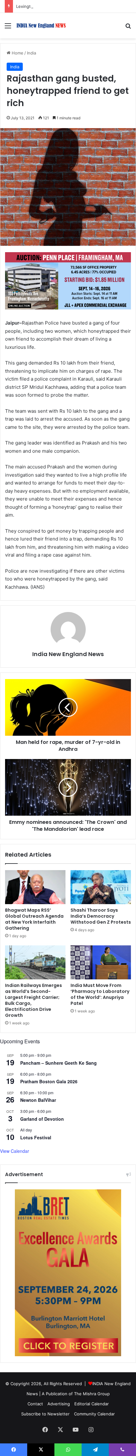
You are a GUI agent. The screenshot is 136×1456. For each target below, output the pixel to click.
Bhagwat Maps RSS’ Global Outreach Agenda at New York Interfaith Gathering (34, 919)
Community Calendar (94, 1413)
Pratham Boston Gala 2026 (48, 1081)
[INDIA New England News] (41, 25)
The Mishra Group (92, 1393)
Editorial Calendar (91, 1403)
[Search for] (128, 28)
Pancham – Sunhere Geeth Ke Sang (58, 1063)
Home (16, 52)
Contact (35, 1403)
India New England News (68, 654)
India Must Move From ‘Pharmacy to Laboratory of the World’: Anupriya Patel (100, 994)
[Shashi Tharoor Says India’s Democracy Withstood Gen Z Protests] (101, 887)
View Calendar (14, 1151)
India (31, 52)
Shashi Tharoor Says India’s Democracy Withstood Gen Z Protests (101, 916)
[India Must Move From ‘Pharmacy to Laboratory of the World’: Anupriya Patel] (101, 962)
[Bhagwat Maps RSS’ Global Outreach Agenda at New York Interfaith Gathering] (35, 887)
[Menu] (8, 28)
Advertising (58, 1403)
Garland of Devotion (42, 1119)
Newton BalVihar (38, 1100)
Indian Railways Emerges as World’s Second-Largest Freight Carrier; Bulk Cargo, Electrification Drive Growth (33, 1000)
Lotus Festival (35, 1137)
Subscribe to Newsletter (45, 1413)
